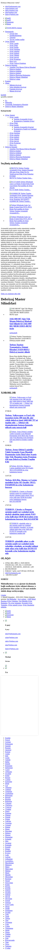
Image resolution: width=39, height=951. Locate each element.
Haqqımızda (9, 32)
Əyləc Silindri (14, 55)
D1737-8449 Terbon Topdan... (20, 190)
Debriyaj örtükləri (16, 71)
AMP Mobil (31, 599)
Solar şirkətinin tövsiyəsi (18, 87)
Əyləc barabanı (15, 49)
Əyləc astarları (14, 51)
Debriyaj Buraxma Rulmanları (20, 75)
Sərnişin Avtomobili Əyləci (23, 119)
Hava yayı (13, 61)
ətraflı (15, 333)
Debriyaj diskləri (15, 73)
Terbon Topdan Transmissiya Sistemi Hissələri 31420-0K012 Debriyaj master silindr (20, 348)
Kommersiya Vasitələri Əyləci (24, 121)
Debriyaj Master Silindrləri (19, 77)
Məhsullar (8, 102)
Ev (6, 100)
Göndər (3, 595)
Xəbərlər (12, 37)
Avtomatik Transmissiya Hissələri (16, 104)
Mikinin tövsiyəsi (15, 85)
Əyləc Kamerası (15, 59)
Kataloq (8, 81)
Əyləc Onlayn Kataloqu (18, 63)
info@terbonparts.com (12, 6)
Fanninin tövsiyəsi (16, 89)
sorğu (11, 333)
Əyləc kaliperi (14, 53)
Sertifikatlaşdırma (15, 35)
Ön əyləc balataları (14, 603)
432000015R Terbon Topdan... (20, 201)
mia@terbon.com (11, 12)
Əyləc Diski (14, 45)
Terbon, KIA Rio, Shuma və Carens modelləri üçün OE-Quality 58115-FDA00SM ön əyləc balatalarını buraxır (21, 483)
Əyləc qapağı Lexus (15, 605)
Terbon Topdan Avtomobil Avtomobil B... (19, 212)
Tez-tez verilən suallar (17, 39)
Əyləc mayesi (14, 57)
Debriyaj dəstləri (15, 69)
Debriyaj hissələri (11, 65)
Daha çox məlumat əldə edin (10, 294)
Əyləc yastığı (14, 43)
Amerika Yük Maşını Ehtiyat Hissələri (23, 67)
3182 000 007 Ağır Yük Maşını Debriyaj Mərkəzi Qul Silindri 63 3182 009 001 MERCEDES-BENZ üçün (21, 324)
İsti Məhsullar (11, 599)
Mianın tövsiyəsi (15, 91)
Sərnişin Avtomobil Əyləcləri (24, 127)
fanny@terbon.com (11, 14)
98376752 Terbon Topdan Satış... (21, 178)
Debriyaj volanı (15, 79)
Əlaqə (7, 83)
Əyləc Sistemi (10, 41)
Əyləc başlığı (14, 47)
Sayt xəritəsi (22, 599)
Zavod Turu (14, 33)
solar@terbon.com (11, 8)
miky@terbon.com (11, 10)
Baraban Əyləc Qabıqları (9, 601)
